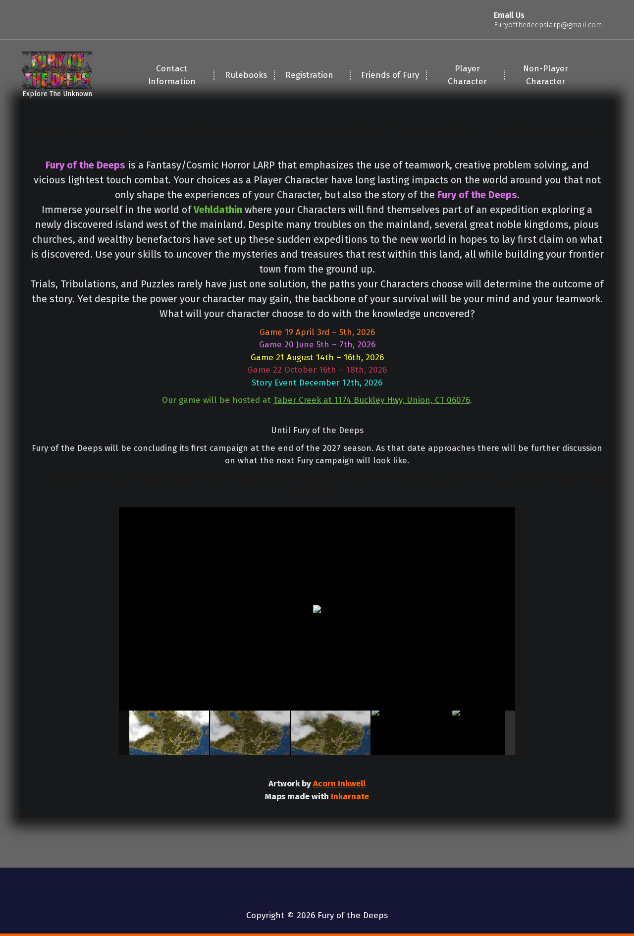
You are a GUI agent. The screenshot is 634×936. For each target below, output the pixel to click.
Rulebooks (246, 75)
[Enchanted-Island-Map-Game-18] (411, 733)
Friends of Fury (390, 75)
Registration (309, 75)
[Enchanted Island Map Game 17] (492, 733)
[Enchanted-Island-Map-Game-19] (330, 733)
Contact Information (172, 75)
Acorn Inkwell (339, 783)
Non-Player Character (545, 75)
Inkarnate (350, 796)
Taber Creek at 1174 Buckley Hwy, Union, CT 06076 (371, 400)
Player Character (467, 75)
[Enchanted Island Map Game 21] (169, 733)
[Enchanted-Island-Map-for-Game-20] (250, 733)
